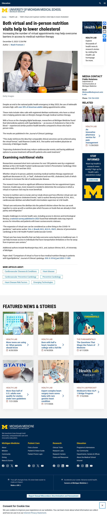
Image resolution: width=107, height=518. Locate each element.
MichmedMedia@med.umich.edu (92, 93)
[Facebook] (104, 23)
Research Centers (59, 454)
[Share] (104, 40)
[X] (104, 27)
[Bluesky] (104, 36)
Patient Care (34, 443)
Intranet (79, 461)
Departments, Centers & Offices (88, 454)
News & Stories (7, 461)
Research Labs (58, 451)
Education (81, 443)
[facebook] (3, 466)
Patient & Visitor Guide (36, 451)
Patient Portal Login (35, 454)
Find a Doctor (33, 448)
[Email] (104, 32)
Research (57, 443)
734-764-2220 (93, 98)
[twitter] (12, 466)
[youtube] (16, 466)
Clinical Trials (58, 448)
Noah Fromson (17, 45)
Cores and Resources (60, 457)
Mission (5, 451)
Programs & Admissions (86, 448)
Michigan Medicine (11, 443)
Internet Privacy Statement (35, 513)
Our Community (82, 451)
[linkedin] (63, 466)
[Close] (102, 505)
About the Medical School (86, 457)
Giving (4, 457)
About (4, 448)
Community (6, 454)
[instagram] (7, 466)
